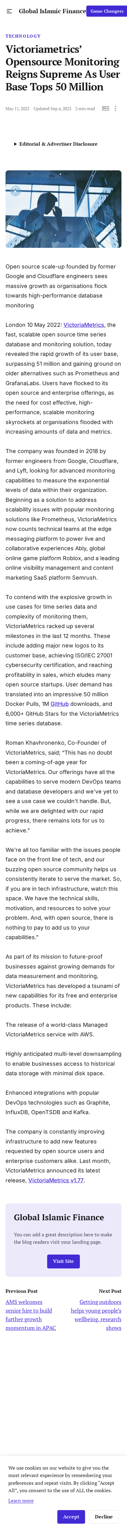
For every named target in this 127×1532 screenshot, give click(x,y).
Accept (71, 1516)
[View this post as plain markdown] (105, 108)
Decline (104, 1516)
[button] (9, 11)
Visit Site (63, 1261)
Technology (23, 36)
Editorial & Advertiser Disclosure (58, 143)
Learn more (21, 1500)
